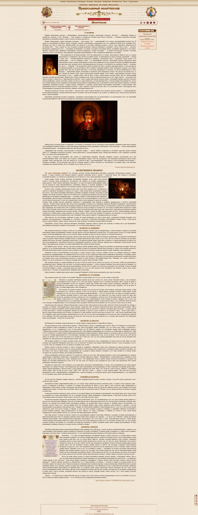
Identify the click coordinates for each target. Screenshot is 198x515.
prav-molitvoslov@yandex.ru (101, 509)
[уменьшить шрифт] (196, 498)
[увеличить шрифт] (196, 503)
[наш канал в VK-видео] (151, 22)
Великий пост (117, 1)
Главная (63, 1)
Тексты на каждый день (52, 22)
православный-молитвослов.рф (99, 506)
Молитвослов (72, 1)
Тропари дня (147, 35)
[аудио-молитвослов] (141, 22)
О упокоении (133, 1)
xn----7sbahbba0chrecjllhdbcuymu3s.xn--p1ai (102, 514)
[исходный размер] (196, 501)
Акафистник (106, 1)
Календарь (81, 1)
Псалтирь (90, 1)
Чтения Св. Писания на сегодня (147, 47)
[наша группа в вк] (144, 22)
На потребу (103, 4)
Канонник (97, 1)
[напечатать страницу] (154, 22)
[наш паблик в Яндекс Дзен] (147, 22)
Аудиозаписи (93, 4)
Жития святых (114, 4)
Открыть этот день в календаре (147, 42)
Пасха (125, 1)
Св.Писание (84, 4)
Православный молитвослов (99, 8)
